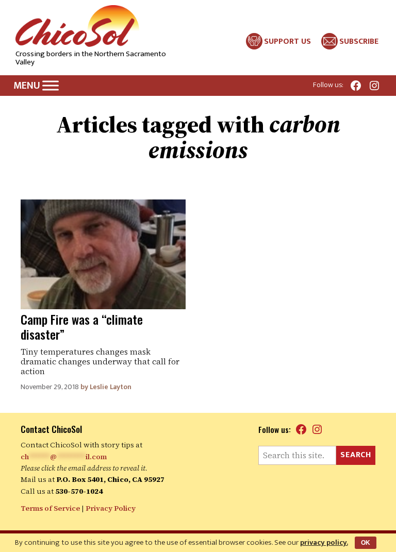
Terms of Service (50, 508)
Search (355, 455)
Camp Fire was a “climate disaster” (82, 326)
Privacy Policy (111, 508)
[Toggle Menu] (50, 85)
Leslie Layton (110, 387)
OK (365, 542)
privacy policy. (324, 542)
